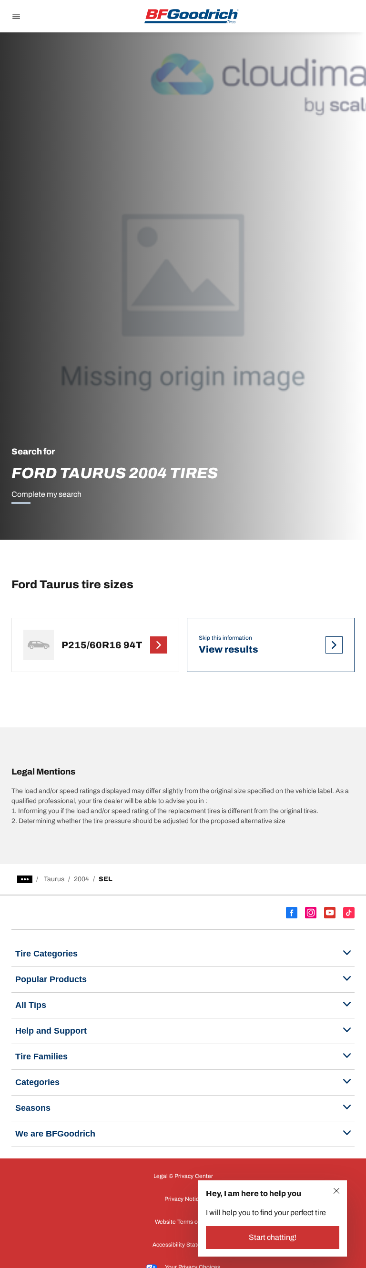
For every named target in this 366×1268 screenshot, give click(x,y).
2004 (81, 879)
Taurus (54, 879)
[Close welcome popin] (336, 1190)
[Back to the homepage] (191, 16)
